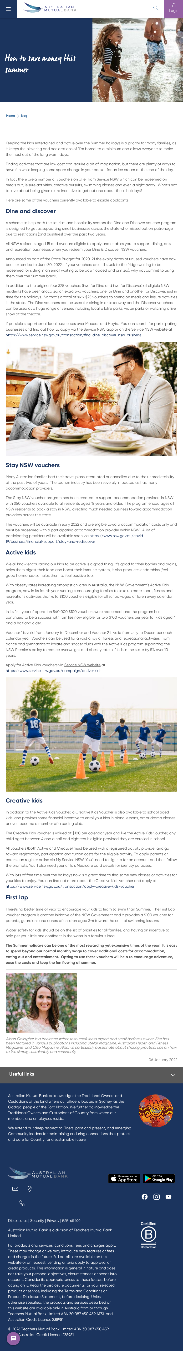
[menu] (8, 9)
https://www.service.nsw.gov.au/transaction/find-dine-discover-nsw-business (73, 335)
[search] (156, 8)
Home (10, 116)
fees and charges (90, 1245)
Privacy (53, 1220)
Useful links (21, 1074)
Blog (24, 116)
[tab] (92, 1075)
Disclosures (17, 1220)
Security (37, 1220)
